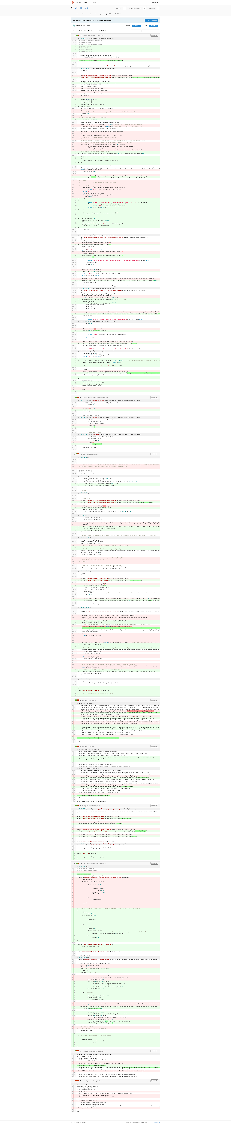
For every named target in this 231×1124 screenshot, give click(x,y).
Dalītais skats (136, 31)
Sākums (78, 2)
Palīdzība (93, 2)
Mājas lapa (156, 1122)
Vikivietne (119, 14)
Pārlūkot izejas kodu (151, 20)
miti (76, 8)
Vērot (119, 8)
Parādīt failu (154, 35)
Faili (76, 14)
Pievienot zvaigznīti (136, 8)
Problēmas (87, 14)
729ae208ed (136, 25)
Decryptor (85, 8)
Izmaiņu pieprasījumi (103, 14)
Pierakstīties (155, 2)
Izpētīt (85, 2)
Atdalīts (152, 8)
